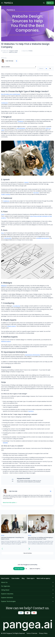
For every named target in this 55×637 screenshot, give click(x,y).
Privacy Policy (43, 633)
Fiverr (2, 214)
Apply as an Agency (35, 568)
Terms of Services (31, 633)
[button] (2, 3)
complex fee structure (42, 238)
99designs (4, 285)
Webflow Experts (6, 341)
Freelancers (4, 103)
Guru (2, 233)
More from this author (9, 502)
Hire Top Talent (19, 568)
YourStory (31, 411)
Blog (23, 578)
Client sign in (30, 578)
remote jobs (7, 238)
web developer (21, 128)
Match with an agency (43, 578)
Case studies (15, 578)
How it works (5, 578)
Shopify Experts (11, 326)
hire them (36, 192)
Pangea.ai (20, 121)
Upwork (26, 182)
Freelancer (6, 201)
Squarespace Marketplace (32, 355)
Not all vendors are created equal (10, 94)
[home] (8, 3)
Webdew (5, 443)
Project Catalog (5, 194)
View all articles (27, 553)
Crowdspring (16, 306)
